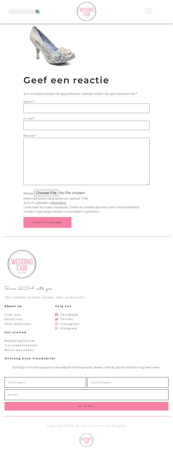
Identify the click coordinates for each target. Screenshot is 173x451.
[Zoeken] (37, 11)
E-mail (29, 118)
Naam (28, 101)
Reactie (29, 135)
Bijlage (28, 193)
